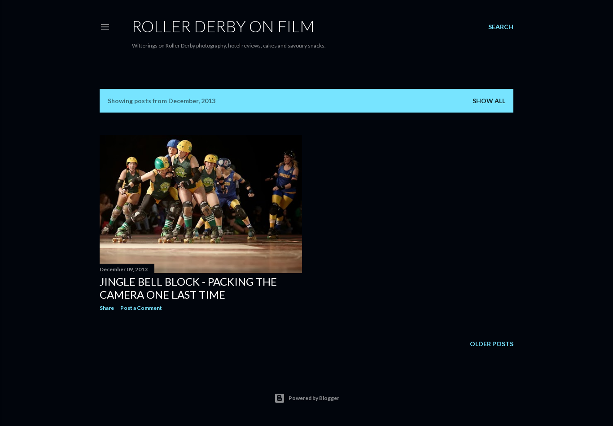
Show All (489, 100)
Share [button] (107, 307)
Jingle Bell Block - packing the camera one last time (188, 288)
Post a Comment (141, 307)
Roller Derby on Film (223, 26)
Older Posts (491, 344)
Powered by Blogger (314, 398)
